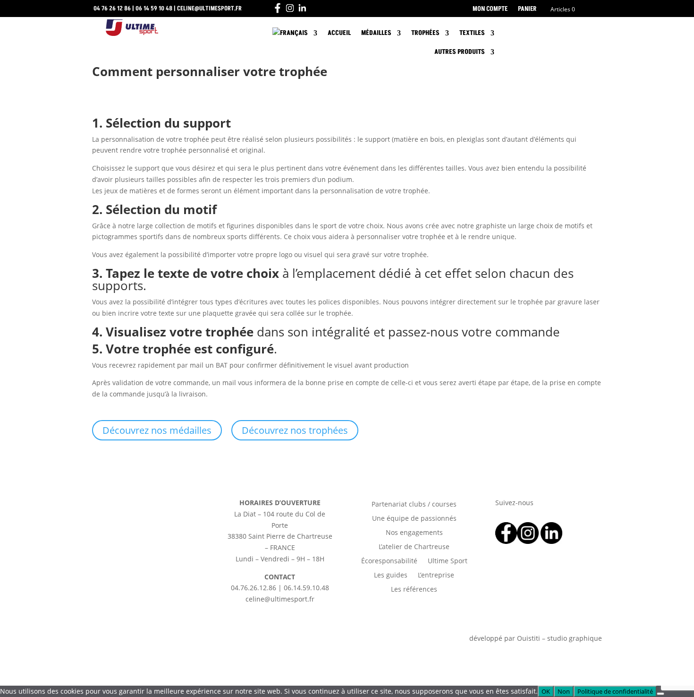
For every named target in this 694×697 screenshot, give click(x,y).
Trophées (425, 32)
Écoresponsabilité (389, 561)
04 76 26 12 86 (112, 8)
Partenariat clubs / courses (414, 504)
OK (546, 691)
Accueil (339, 32)
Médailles (376, 32)
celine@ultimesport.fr (209, 8)
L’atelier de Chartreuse (414, 547)
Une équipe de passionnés (414, 519)
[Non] (660, 693)
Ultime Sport (447, 561)
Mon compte (490, 9)
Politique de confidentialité (615, 691)
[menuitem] (294, 35)
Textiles (472, 32)
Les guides (390, 575)
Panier (527, 9)
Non (564, 691)
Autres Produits (459, 51)
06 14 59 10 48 (153, 8)
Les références (414, 590)
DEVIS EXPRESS (552, 33)
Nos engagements (414, 533)
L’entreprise (436, 575)
